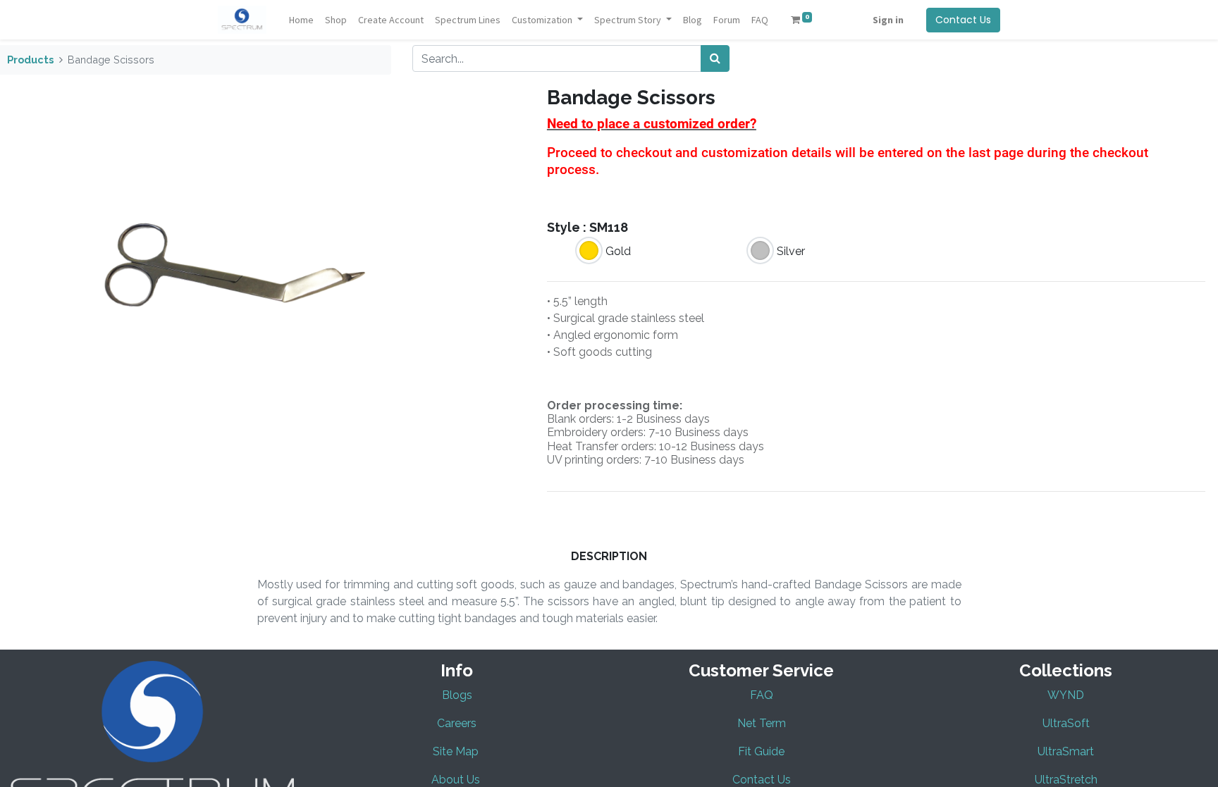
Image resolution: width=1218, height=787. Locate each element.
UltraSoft (1066, 723)
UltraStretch (1066, 779)
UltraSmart (1066, 751)
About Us (455, 779)
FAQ (761, 695)
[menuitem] (301, 20)
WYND (1065, 695)
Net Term (761, 723)
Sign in (888, 19)
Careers (456, 723)
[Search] (715, 58)
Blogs (457, 695)
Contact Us (963, 20)
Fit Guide (761, 751)
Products (30, 60)
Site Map (457, 751)
